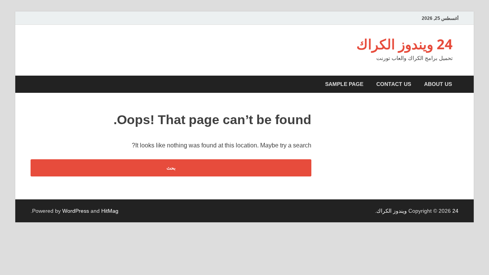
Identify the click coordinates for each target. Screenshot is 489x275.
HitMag (109, 211)
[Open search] (32, 85)
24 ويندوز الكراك (404, 44)
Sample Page (344, 84)
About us (438, 84)
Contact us (393, 84)
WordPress (75, 211)
